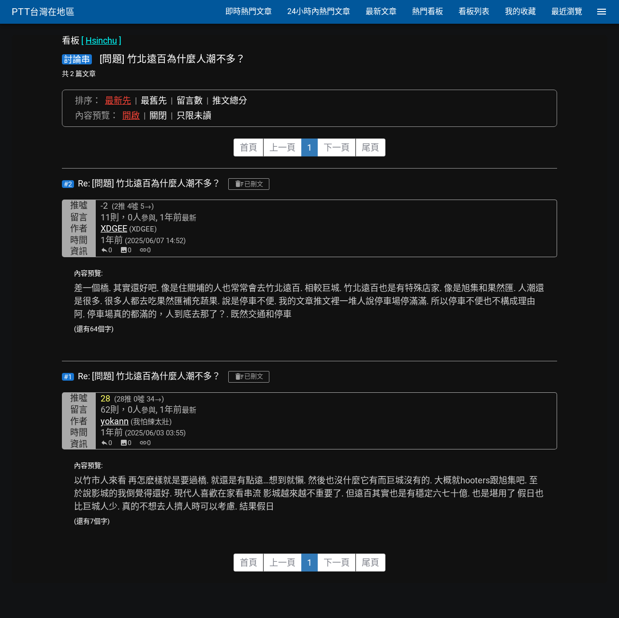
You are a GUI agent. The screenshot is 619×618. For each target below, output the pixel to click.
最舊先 (154, 100)
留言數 (190, 100)
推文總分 (229, 100)
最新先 (118, 100)
